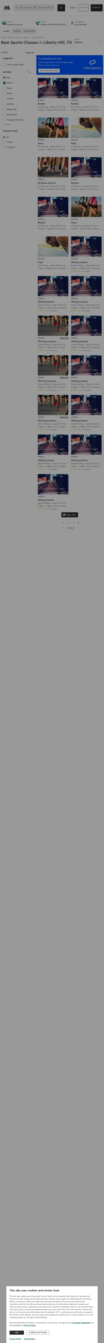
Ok (16, 1333)
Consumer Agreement (81, 1323)
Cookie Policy (29, 1339)
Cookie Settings (38, 1333)
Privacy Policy (30, 1325)
